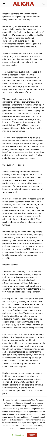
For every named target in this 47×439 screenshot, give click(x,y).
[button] (3, 3)
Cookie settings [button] (18, 435)
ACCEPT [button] (32, 435)
